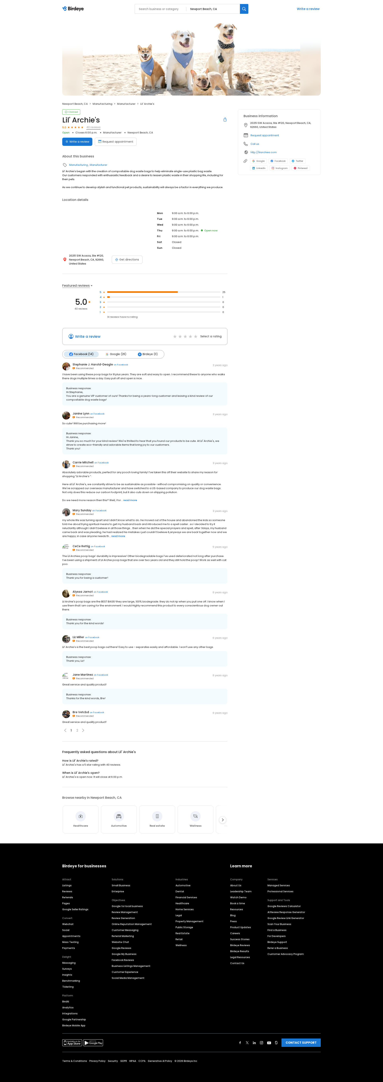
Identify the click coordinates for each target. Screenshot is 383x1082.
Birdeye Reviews (240, 945)
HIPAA (132, 1061)
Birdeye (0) (150, 354)
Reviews (67, 891)
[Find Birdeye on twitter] (247, 1043)
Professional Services (280, 891)
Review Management (125, 912)
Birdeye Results (239, 951)
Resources (236, 909)
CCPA (141, 1061)
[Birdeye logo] (73, 9)
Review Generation (123, 918)
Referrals (67, 897)
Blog (233, 915)
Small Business (121, 885)
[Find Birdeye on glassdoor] (276, 1043)
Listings (67, 885)
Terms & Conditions (74, 1061)
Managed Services (279, 885)
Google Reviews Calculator (284, 906)
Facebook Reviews (123, 960)
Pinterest (303, 168)
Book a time (237, 903)
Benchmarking (71, 980)
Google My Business (124, 954)
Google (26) (118, 354)
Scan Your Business (279, 924)
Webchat (68, 924)
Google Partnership (74, 1019)
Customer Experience (125, 972)
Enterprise (118, 891)
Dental (180, 891)
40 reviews (93, 127)
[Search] (244, 9)
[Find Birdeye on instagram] (261, 1043)
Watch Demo (238, 897)
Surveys (67, 968)
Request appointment (118, 142)
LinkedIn (261, 168)
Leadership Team (241, 891)
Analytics (68, 1007)
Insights (67, 974)
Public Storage (184, 927)
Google (260, 161)
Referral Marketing (123, 936)
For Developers (277, 936)
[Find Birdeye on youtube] (269, 1043)
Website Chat (120, 942)
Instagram (282, 168)
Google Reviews (121, 948)
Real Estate (183, 933)
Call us (255, 144)
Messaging (69, 963)
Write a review (308, 9)
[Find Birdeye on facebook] (240, 1043)
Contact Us (237, 963)
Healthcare (182, 903)
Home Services (185, 909)
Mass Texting (70, 942)
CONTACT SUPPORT (301, 1043)
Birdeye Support (277, 942)
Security (113, 1061)
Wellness (181, 945)
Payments (68, 948)
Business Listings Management (131, 966)
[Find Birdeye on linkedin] (254, 1043)
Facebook (280, 161)
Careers (235, 933)
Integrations (70, 1013)
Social (65, 930)
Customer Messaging (125, 930)
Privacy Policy (97, 1061)
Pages (66, 903)
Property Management (189, 921)
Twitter (299, 161)
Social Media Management (128, 978)
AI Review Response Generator (286, 912)
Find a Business (277, 930)
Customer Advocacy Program (286, 954)
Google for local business (127, 906)
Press (233, 921)
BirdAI (65, 1001)
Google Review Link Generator (286, 918)
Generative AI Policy (160, 1061)
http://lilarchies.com (264, 152)
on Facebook (121, 364)
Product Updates (240, 927)
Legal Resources (240, 957)
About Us (235, 885)
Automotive (183, 885)
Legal (179, 915)
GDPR (123, 1061)
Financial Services (186, 897)
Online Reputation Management (132, 924)
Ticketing (68, 986)
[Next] (222, 819)
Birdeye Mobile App (73, 1025)
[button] (83, 730)
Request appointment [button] (265, 135)
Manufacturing (102, 104)
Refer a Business (278, 948)
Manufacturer (126, 104)
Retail (179, 939)
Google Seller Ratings (75, 909)
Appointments (71, 936)
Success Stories (240, 939)
